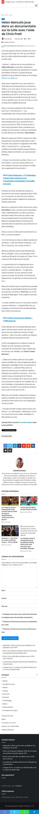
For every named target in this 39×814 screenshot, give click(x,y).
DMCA (4, 719)
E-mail (4, 598)
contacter (18, 786)
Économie (6, 694)
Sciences (6, 697)
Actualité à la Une (9, 684)
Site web (4, 606)
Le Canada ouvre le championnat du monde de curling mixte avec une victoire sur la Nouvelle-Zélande (27, 543)
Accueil (5, 15)
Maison (5, 681)
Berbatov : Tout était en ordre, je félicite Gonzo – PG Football (10, 540)
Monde (5, 687)
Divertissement (8, 707)
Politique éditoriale (8, 730)
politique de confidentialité (10, 726)
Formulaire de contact (10, 710)
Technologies (7, 700)
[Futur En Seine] (8, 8)
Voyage (5, 691)
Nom (4, 590)
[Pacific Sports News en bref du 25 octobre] (29, 500)
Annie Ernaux (8, 39)
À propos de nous (7, 716)
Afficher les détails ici (9, 78)
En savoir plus (7, 436)
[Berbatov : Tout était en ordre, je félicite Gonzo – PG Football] (10, 530)
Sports (5, 704)
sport (10, 15)
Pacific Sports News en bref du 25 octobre (28, 508)
